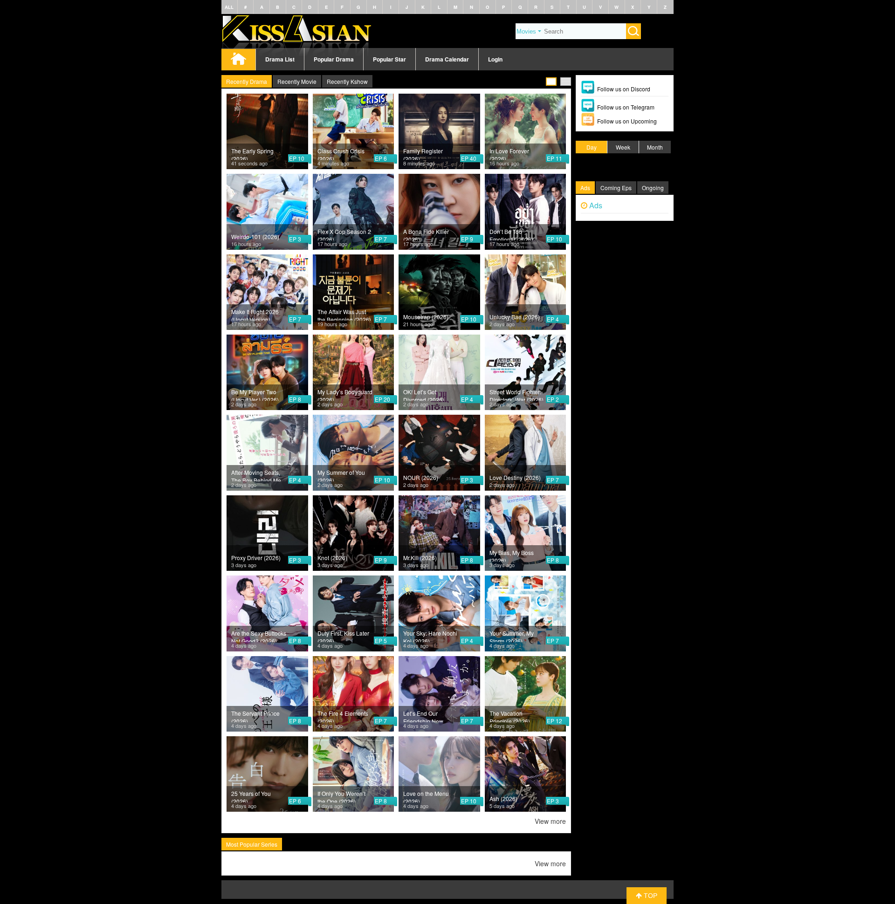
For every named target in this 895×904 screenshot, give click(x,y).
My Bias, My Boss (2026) (511, 555)
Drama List (280, 59)
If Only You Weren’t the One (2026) (341, 795)
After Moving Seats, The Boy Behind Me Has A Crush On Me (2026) (256, 474)
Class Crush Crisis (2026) (341, 153)
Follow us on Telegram (625, 107)
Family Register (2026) (423, 153)
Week (623, 147)
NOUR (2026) (420, 477)
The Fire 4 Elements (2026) (342, 715)
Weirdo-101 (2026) (255, 236)
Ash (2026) (503, 798)
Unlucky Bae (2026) (514, 317)
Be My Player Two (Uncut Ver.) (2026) (255, 394)
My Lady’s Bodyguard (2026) (344, 394)
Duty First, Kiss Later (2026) (343, 635)
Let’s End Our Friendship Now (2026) (423, 715)
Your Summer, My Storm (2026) (511, 635)
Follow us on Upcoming (627, 121)
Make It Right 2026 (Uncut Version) (255, 314)
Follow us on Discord (623, 89)
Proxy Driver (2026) (256, 558)
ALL (229, 7)
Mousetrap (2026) (425, 317)
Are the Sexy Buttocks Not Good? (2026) (258, 635)
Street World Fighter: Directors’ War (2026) (516, 394)
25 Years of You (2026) (251, 795)
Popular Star (389, 59)
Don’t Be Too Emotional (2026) (511, 233)
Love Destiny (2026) (515, 477)
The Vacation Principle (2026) (509, 715)
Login (495, 59)
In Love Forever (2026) (509, 153)
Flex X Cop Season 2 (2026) (344, 233)
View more (550, 821)
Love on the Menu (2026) (426, 795)
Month (655, 147)
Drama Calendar (447, 59)
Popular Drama (334, 59)
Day (591, 147)
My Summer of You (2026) (341, 474)
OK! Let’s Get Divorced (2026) (423, 394)
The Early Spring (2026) (252, 153)
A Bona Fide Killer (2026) (426, 233)
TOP (649, 895)
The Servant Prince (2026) (255, 715)
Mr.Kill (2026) (420, 558)
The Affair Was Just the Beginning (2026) (344, 314)
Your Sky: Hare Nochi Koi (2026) (430, 635)
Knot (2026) (332, 558)
